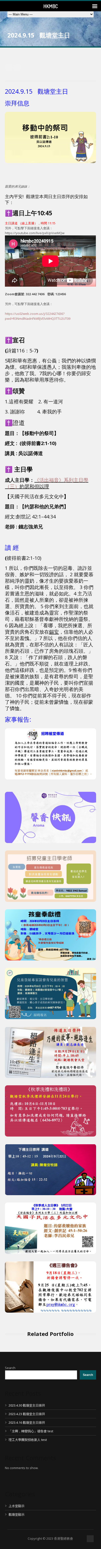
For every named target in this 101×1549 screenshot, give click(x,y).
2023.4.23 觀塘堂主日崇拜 (27, 1414)
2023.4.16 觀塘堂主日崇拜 (27, 1422)
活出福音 (49, 480)
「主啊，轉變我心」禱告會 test (31, 1431)
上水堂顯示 (17, 1506)
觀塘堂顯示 (17, 1514)
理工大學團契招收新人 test (28, 1439)
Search (10, 1368)
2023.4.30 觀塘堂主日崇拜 (27, 1405)
